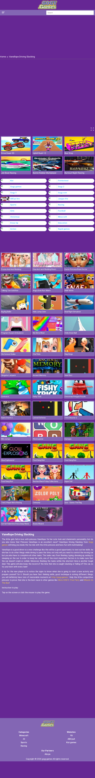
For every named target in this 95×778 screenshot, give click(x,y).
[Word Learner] (47, 436)
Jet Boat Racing (8, 173)
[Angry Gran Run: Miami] (47, 288)
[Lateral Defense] (47, 415)
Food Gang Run (39, 460)
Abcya (47, 754)
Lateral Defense (39, 418)
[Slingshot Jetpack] (15, 372)
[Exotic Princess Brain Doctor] (79, 266)
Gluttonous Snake (8, 354)
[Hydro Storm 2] (15, 415)
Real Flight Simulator (73, 312)
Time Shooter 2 (71, 418)
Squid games (64, 229)
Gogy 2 (61, 187)
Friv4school (63, 181)
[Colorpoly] (47, 500)
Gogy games (15, 187)
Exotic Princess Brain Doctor (76, 269)
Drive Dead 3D (7, 153)
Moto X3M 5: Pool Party (69, 580)
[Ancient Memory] (47, 372)
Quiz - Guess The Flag (73, 503)
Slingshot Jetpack (8, 375)
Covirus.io (5, 397)
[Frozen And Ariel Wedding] (15, 266)
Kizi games (71, 742)
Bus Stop (69, 153)
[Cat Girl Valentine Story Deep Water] (15, 521)
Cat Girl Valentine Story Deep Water (15, 524)
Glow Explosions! (7, 460)
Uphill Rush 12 (39, 153)
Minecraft (62, 217)
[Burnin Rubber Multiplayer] (47, 170)
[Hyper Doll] (79, 478)
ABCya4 (71, 739)
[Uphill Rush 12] (47, 150)
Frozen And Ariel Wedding (11, 269)
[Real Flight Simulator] (79, 309)
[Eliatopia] (79, 436)
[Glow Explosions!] (15, 457)
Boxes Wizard (38, 524)
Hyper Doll (68, 481)
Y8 (71, 735)
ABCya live (15, 199)
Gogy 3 (13, 193)
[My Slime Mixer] (47, 330)
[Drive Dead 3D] (15, 150)
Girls (12, 211)
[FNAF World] (79, 288)
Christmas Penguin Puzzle (75, 397)
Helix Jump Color (39, 312)
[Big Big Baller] (15, 309)
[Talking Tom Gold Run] (15, 288)
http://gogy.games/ (59, 577)
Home (3, 56)
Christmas (15, 217)
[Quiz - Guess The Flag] (79, 500)
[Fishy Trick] (47, 394)
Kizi (11, 181)
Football (61, 211)
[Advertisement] (47, 35)
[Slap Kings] (79, 351)
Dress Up (14, 223)
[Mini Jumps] (15, 436)
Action (13, 229)
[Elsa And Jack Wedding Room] (47, 266)
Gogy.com (62, 193)
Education (62, 223)
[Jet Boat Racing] (15, 170)
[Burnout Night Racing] (79, 170)
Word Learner (38, 439)
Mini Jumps (5, 439)
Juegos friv (63, 199)
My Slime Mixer (39, 333)
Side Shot (68, 375)
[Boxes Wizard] (47, 521)
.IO (24, 739)
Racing (61, 205)
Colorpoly (36, 503)
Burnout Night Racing (74, 173)
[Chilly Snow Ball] (79, 330)
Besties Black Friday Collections (45, 481)
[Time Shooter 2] (79, 415)
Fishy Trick (37, 397)
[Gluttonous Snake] (15, 351)
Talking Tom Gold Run (9, 290)
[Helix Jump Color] (47, 309)
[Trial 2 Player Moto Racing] (15, 500)
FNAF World (69, 290)
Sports (13, 205)
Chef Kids (36, 354)
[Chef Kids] (47, 351)
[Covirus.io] (15, 394)
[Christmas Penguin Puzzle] (79, 394)
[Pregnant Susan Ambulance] (15, 330)
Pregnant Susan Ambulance (12, 333)
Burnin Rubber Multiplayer (44, 173)
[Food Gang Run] (47, 457)
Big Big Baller (6, 312)
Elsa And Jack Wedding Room (44, 269)
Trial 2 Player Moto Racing (11, 503)
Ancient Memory (39, 375)
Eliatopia (68, 439)
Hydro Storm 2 (7, 418)
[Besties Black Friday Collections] (47, 478)
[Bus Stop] (79, 150)
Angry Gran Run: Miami (42, 290)
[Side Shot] (79, 372)
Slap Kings (69, 354)
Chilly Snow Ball (71, 333)
